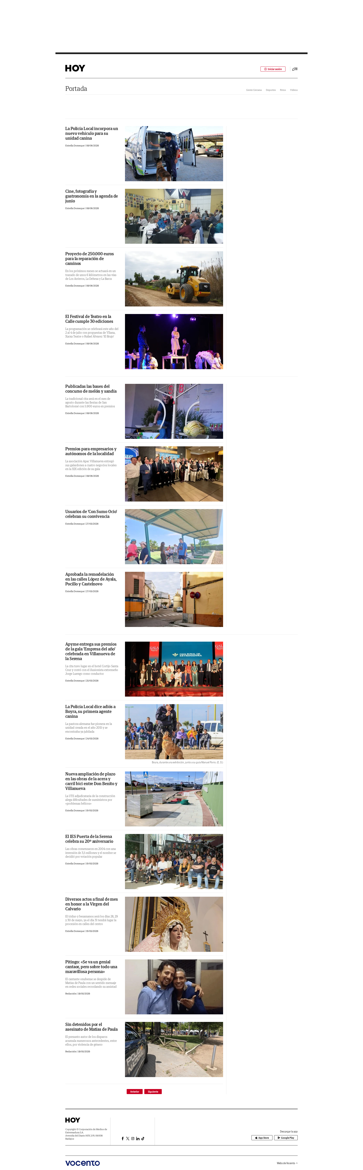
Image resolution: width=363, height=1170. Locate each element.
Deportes (271, 89)
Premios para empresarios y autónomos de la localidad (90, 451)
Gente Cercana (254, 89)
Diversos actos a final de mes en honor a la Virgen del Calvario (91, 903)
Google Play (287, 1137)
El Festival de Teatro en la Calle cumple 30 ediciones (89, 319)
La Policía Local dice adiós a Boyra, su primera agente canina (90, 711)
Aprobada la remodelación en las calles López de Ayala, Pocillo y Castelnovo (91, 579)
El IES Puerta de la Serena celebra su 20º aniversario (89, 839)
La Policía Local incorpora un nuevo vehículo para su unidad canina (91, 133)
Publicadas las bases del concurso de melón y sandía (90, 389)
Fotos (283, 89)
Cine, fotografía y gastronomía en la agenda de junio (91, 196)
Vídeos (294, 89)
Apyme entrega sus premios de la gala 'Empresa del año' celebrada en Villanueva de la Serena (91, 651)
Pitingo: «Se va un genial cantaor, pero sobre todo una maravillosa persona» (91, 966)
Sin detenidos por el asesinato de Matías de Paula (91, 1027)
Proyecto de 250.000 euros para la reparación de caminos (89, 258)
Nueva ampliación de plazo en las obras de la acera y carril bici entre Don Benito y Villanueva (91, 781)
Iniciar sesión (275, 69)
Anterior (134, 1091)
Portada (76, 88)
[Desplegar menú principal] (295, 69)
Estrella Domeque (75, 145)
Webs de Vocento (286, 1163)
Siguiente (153, 1091)
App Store (263, 1137)
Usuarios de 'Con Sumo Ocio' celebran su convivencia (91, 514)
